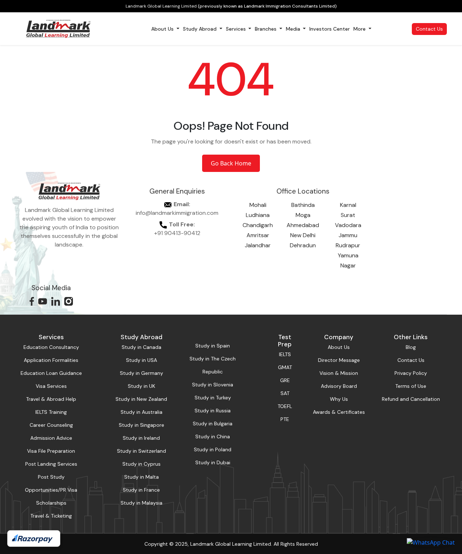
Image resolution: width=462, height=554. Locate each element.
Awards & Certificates (339, 412)
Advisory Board (339, 386)
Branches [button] (266, 29)
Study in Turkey (213, 397)
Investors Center (329, 29)
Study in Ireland (141, 438)
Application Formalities (51, 360)
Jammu (348, 235)
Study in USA (141, 360)
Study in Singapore (141, 425)
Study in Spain (212, 345)
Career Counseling (51, 425)
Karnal (348, 205)
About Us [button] (163, 29)
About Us (339, 347)
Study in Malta (141, 477)
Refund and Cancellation (411, 399)
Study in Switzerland (141, 451)
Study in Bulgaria (212, 423)
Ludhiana (258, 215)
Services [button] (236, 29)
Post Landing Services (51, 464)
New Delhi (302, 235)
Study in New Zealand (141, 399)
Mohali (257, 205)
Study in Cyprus (141, 464)
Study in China (212, 436)
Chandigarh (258, 225)
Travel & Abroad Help (51, 399)
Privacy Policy (411, 373)
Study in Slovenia (212, 384)
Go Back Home (231, 163)
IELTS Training (51, 412)
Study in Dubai (212, 462)
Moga (303, 215)
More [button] (360, 29)
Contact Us (429, 29)
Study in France (141, 490)
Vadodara (348, 225)
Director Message (339, 360)
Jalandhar (258, 245)
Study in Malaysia (141, 503)
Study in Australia (141, 412)
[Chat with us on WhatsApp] (431, 542)
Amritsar (258, 235)
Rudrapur (348, 245)
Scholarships (51, 503)
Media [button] (294, 29)
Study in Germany (141, 373)
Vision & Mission (338, 373)
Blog (411, 347)
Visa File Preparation (51, 451)
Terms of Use (410, 386)
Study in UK (141, 386)
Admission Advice (51, 438)
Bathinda (303, 205)
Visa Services (51, 386)
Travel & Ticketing (51, 516)
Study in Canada (141, 347)
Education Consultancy (51, 347)
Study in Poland (212, 449)
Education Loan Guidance (51, 373)
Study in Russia (213, 410)
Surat (348, 215)
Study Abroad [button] (200, 29)
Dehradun (303, 245)
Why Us (339, 399)
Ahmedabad (303, 225)
